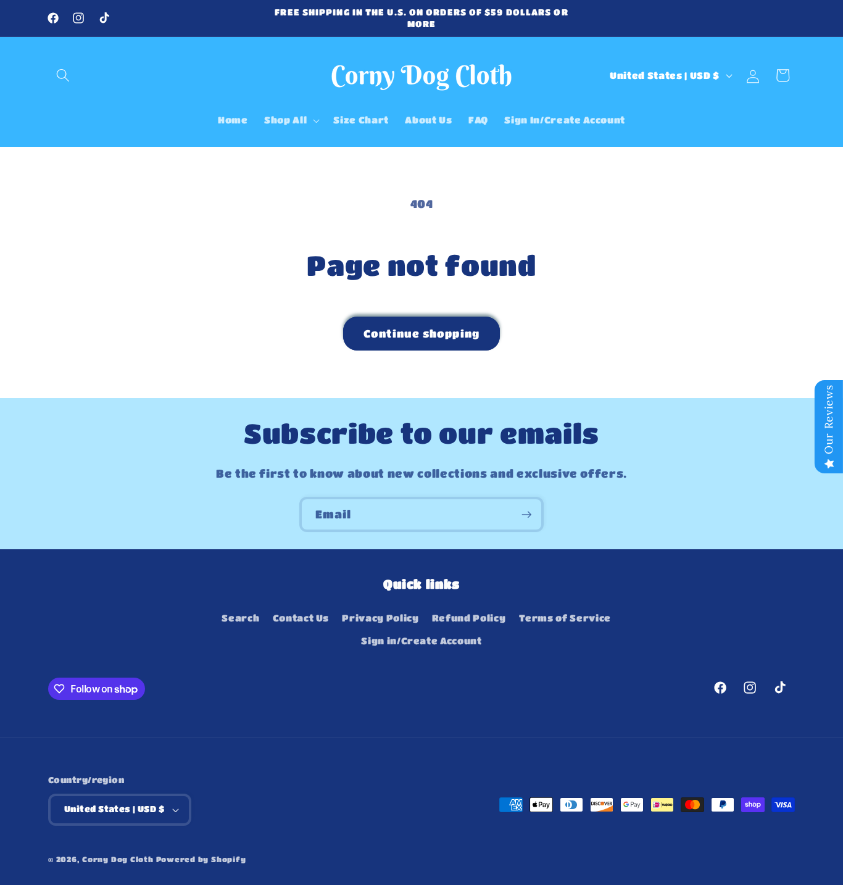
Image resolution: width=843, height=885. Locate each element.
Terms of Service (565, 617)
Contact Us (301, 617)
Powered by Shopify (201, 859)
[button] (63, 75)
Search (240, 617)
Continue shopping (421, 333)
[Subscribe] (526, 515)
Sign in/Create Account (421, 640)
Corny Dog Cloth (118, 859)
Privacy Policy (380, 617)
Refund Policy (469, 617)
